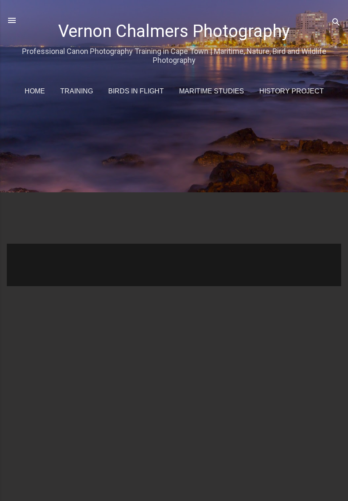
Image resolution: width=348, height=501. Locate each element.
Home (35, 91)
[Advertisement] (177, 175)
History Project (291, 91)
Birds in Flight (136, 91)
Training (76, 91)
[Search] (336, 23)
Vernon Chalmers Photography (174, 31)
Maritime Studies (211, 91)
